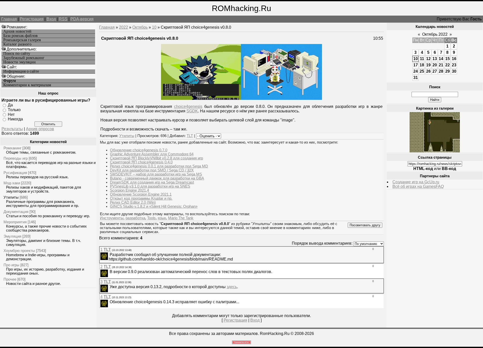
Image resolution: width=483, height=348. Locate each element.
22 (447, 65)
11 (422, 59)
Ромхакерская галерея (22, 40)
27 (434, 71)
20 (434, 65)
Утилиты (11, 197)
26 (428, 71)
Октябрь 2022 (435, 34)
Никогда (15, 119)
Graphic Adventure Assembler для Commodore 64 (151, 154)
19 (428, 65)
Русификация (15, 172)
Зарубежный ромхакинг (24, 58)
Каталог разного (17, 44)
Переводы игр (16, 158)
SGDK (192, 111)
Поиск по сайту (16, 54)
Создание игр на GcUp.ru (415, 182)
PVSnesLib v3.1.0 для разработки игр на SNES (150, 186)
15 (447, 59)
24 (415, 71)
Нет (11, 114)
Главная (9, 19)
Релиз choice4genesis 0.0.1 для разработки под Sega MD (159, 166)
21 (441, 65)
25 (422, 71)
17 (415, 65)
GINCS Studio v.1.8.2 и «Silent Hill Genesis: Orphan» (153, 206)
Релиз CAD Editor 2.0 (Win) (133, 202)
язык (162, 218)
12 (428, 59)
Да (10, 105)
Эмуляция (12, 236)
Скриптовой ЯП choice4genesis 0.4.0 (141, 162)
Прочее (10, 279)
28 (441, 71)
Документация (16, 211)
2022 (123, 27)
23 (454, 65)
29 (447, 71)
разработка (135, 218)
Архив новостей (17, 31)
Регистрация (32, 19)
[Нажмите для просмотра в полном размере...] (241, 98)
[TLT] (109, 254)
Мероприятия (15, 222)
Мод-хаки (12, 183)
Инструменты (112, 218)
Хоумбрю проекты (19, 250)
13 (434, 59)
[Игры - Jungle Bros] (435, 151)
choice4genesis (188, 106)
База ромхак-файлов (20, 36)
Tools (151, 218)
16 (454, 59)
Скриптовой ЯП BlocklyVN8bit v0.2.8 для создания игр (156, 158)
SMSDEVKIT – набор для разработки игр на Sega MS (156, 174)
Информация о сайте (21, 71)
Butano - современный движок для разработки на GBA (157, 178)
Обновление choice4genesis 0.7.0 (138, 150)
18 (422, 65)
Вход (51, 19)
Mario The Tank (180, 218)
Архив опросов (40, 129)
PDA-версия (82, 19)
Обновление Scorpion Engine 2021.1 (141, 194)
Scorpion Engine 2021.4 (129, 190)
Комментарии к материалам (27, 85)
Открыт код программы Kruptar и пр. (141, 198)
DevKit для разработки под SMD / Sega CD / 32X (152, 170)
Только (14, 110)
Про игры (11, 265)
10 (154, 27)
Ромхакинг (12, 148)
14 (441, 59)
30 (454, 71)
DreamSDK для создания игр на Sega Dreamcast (152, 182)
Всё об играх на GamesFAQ (418, 186)
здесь (232, 287)
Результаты (12, 129)
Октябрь (140, 27)
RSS (63, 19)
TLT (190, 136)
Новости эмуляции (19, 62)
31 (415, 77)
